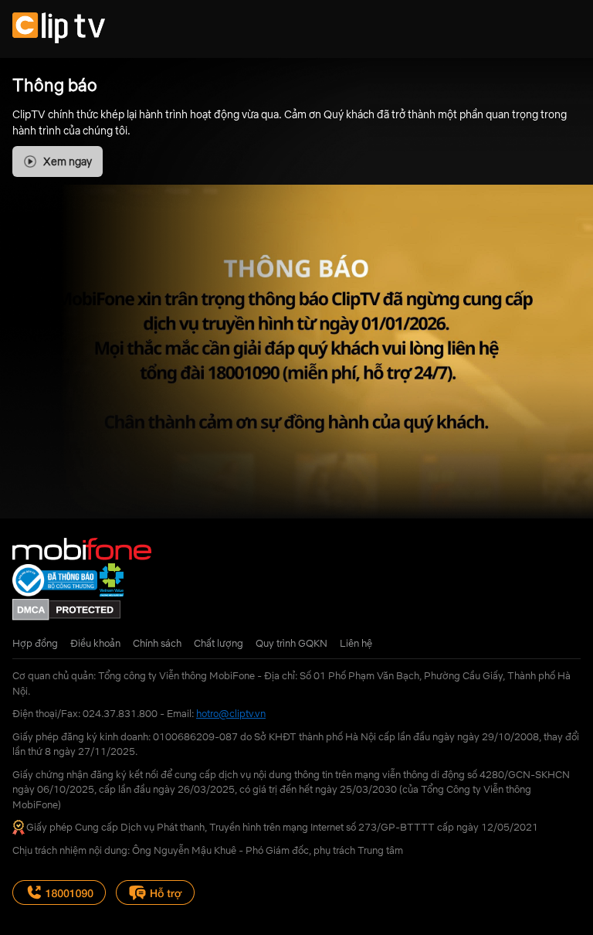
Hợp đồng (35, 643)
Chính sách (157, 643)
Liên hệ (356, 643)
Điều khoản (95, 643)
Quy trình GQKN (291, 643)
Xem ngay (67, 161)
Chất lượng (218, 643)
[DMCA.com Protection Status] (66, 616)
